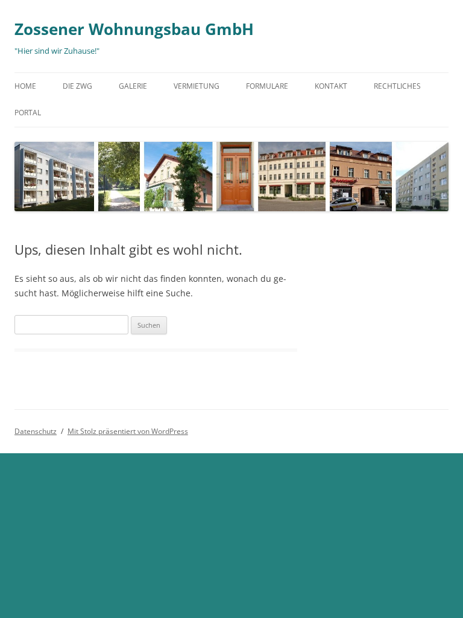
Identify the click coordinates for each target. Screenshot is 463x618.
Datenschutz (35, 431)
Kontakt (331, 86)
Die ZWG (77, 86)
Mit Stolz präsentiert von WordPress (128, 431)
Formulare (267, 86)
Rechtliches (397, 86)
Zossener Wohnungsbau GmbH (134, 29)
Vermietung (196, 86)
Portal (27, 112)
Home (25, 86)
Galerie (133, 86)
